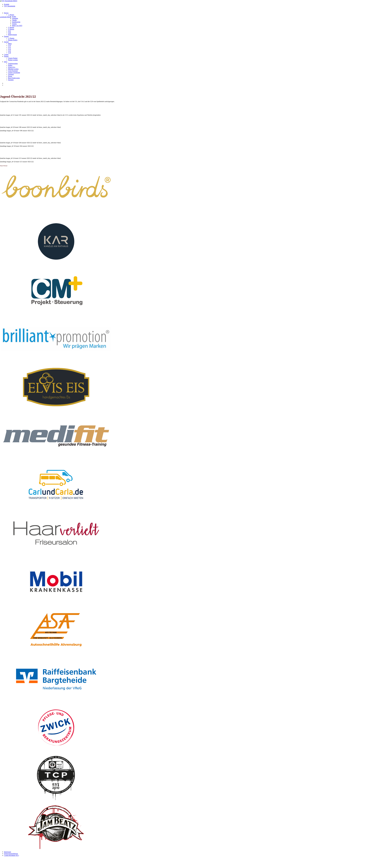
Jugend (6, 42)
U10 (9, 45)
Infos (5, 62)
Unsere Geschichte (14, 72)
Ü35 (9, 31)
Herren (6, 13)
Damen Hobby (12, 40)
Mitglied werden (13, 69)
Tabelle (14, 20)
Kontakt (6, 4)
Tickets (14, 24)
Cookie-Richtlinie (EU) (11, 855)
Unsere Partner (12, 58)
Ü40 (9, 33)
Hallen (10, 65)
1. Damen (11, 38)
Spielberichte (16, 22)
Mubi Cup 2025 (17, 25)
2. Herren (11, 27)
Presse (10, 76)
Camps (6, 54)
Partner (6, 56)
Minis (10, 43)
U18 (9, 53)
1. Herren (11, 15)
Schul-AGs (11, 67)
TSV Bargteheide (9, 6)
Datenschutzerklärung (11, 853)
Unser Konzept (13, 71)
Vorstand (11, 74)
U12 (9, 47)
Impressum (7, 852)
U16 (9, 51)
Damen (6, 36)
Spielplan (15, 18)
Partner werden (13, 60)
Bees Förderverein (14, 78)
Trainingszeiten (13, 63)
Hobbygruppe (12, 34)
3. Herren (11, 29)
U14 (9, 49)
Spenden (11, 80)
